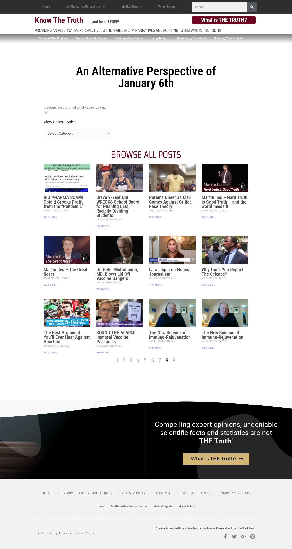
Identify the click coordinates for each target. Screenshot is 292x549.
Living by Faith (160, 38)
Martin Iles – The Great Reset (65, 272)
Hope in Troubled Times (91, 38)
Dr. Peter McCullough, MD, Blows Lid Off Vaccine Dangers (117, 274)
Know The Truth (59, 20)
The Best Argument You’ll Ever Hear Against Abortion (67, 337)
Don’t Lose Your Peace (129, 38)
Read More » (50, 217)
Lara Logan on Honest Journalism (169, 272)
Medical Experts (131, 6)
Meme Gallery (166, 6)
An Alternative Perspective (83, 6)
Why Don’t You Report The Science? (222, 272)
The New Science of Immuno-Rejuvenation (170, 335)
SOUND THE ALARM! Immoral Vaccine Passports (115, 337)
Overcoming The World (191, 38)
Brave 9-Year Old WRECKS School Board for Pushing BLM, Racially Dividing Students (117, 206)
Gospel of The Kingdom (53, 38)
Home (46, 6)
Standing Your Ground (228, 38)
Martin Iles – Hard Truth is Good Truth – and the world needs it (224, 202)
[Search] (252, 7)
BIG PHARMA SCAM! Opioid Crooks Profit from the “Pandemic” (64, 202)
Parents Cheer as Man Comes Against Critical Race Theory (171, 202)
